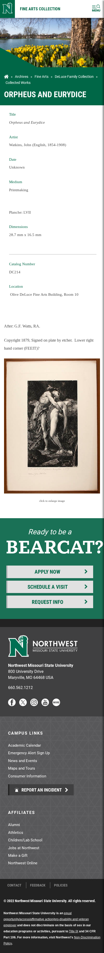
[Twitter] (23, 704)
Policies (61, 885)
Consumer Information (27, 775)
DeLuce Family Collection (74, 76)
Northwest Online (22, 862)
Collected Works (18, 82)
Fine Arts (41, 76)
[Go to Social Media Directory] (56, 704)
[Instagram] (34, 704)
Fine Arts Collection (40, 8)
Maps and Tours (21, 768)
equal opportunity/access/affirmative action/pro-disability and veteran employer (46, 919)
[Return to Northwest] (7, 9)
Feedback (37, 885)
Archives (21, 76)
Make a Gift (18, 855)
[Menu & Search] (96, 9)
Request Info (47, 601)
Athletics (15, 832)
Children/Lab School (25, 839)
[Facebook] (12, 704)
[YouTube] (45, 704)
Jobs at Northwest (23, 847)
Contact (14, 885)
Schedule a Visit (48, 586)
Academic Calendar (24, 745)
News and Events (22, 760)
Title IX (73, 931)
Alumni (14, 824)
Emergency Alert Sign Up (29, 752)
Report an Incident (41, 790)
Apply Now (47, 571)
